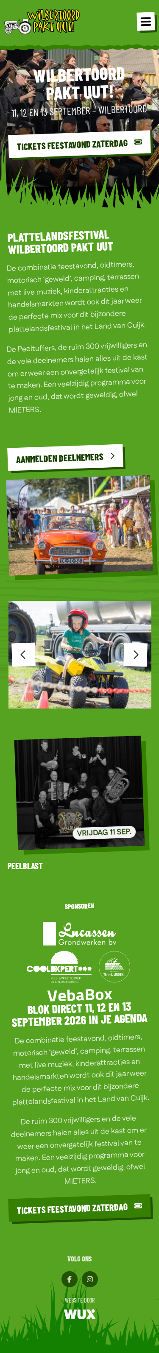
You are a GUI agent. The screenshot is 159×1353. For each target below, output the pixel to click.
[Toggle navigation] (146, 21)
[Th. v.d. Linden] (114, 967)
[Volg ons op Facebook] (69, 1279)
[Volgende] (135, 655)
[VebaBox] (79, 995)
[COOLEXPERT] (59, 967)
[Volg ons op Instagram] (90, 1279)
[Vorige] (23, 655)
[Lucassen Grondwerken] (80, 934)
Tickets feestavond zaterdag (72, 1208)
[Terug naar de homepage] (42, 21)
